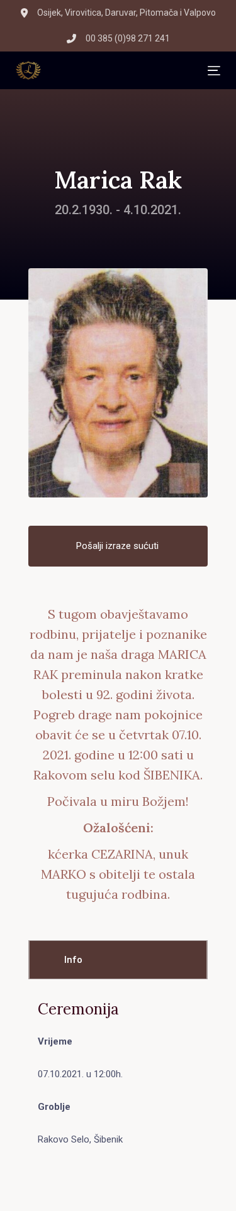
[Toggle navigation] (124, 70)
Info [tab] (73, 959)
